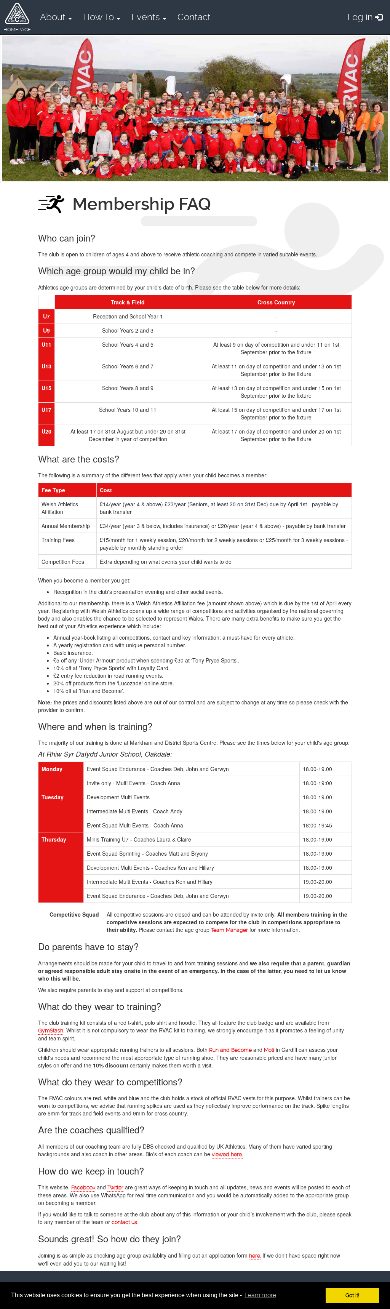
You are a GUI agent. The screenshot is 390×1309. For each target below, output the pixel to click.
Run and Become (230, 1050)
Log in (361, 17)
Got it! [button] (352, 1295)
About (54, 17)
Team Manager (229, 930)
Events (146, 17)
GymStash (50, 1030)
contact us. (125, 1222)
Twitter (115, 1187)
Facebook (83, 1187)
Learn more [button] (260, 1295)
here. (255, 1256)
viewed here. (227, 1154)
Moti (269, 1050)
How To (99, 17)
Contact (194, 17)
